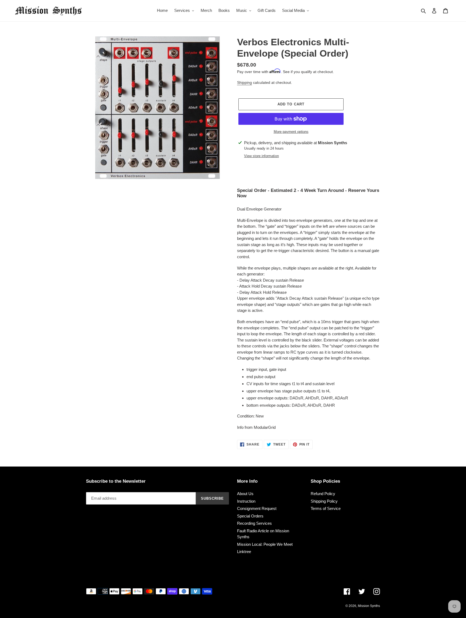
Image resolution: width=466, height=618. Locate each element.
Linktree (244, 551)
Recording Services (254, 523)
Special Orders (250, 516)
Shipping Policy (324, 501)
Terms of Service (326, 508)
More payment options (291, 132)
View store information (261, 156)
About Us (245, 493)
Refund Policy (323, 493)
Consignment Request (256, 508)
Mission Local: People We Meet (265, 544)
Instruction (246, 501)
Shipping (244, 82)
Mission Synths (369, 606)
